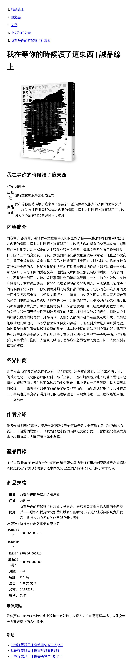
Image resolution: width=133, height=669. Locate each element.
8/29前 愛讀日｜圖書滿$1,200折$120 (37, 656)
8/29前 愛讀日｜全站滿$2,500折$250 (37, 645)
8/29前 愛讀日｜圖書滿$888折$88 (35, 650)
